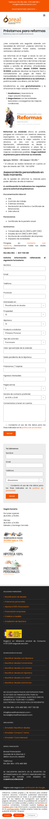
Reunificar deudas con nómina (18, 668)
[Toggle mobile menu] (44, 15)
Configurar (31, 815)
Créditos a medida (13, 616)
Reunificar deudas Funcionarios (18, 663)
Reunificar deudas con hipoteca (19, 658)
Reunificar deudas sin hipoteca (18, 673)
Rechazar (18, 815)
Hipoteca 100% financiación (17, 606)
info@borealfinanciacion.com (24, 4)
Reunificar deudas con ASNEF (18, 678)
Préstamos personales (15, 602)
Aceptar (7, 815)
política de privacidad (31, 427)
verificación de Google (35, 787)
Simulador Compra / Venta (17, 733)
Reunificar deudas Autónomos (18, 683)
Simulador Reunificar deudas (17, 728)
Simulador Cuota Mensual (16, 737)
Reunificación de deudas (15, 597)
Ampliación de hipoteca (15, 621)
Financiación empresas (15, 611)
